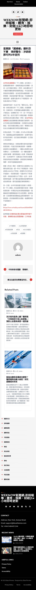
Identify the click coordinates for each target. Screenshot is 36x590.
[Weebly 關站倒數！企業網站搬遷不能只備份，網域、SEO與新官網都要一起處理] (7, 540)
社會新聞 (7, 470)
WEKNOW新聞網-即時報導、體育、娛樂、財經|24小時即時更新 (18, 24)
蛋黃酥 (23, 233)
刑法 (18, 229)
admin (18, 255)
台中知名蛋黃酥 (8, 83)
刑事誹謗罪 (9, 229)
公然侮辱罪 (23, 226)
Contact (25, 1)
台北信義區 (27, 229)
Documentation (18, 4)
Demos (18, 1)
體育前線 (7, 479)
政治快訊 (7, 451)
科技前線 (7, 475)
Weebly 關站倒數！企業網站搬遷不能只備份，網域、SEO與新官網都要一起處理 (23, 538)
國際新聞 (7, 428)
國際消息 (7, 433)
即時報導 (7, 423)
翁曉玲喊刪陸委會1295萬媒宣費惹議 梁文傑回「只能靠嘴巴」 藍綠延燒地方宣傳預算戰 (23, 549)
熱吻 (5, 461)
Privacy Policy (6, 564)
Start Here (10, 1)
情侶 (5, 447)
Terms (4, 568)
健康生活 (6, 59)
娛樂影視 (7, 442)
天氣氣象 (7, 437)
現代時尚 (7, 465)
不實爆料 (13, 226)
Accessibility (6, 571)
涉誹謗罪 (14, 233)
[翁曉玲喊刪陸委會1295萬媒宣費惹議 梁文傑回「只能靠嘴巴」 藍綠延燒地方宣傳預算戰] (7, 550)
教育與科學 (7, 456)
